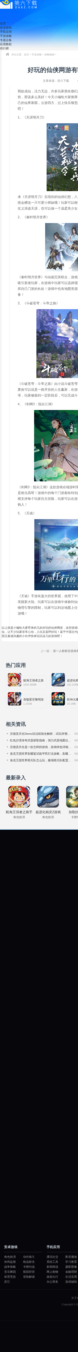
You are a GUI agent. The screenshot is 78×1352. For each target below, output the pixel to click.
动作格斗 (29, 1256)
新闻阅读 (52, 1266)
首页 (26, 54)
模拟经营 (29, 1271)
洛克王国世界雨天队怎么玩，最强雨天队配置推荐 (41, 760)
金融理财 (71, 1271)
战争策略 (10, 1266)
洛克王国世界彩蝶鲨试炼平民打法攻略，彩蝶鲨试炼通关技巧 (41, 753)
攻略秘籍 (49, 54)
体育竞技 (10, 1276)
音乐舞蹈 (10, 1271)
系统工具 (52, 1261)
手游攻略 (37, 54)
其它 (7, 1281)
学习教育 (71, 1261)
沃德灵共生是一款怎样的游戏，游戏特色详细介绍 (41, 747)
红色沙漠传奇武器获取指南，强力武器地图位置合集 (41, 740)
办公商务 (52, 1281)
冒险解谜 (29, 1276)
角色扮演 (10, 1256)
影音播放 (71, 1256)
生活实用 (71, 1276)
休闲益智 (10, 1261)
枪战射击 (29, 1261)
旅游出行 (52, 1276)
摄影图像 (71, 1266)
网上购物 (52, 1271)
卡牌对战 (29, 1266)
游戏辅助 (71, 1281)
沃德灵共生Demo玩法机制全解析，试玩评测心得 (41, 733)
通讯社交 (52, 1256)
